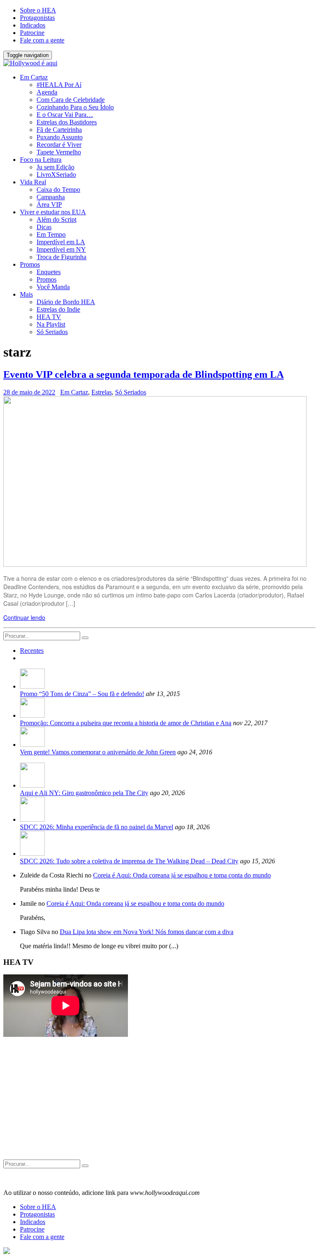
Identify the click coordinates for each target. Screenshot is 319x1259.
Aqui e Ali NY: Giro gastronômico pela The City (84, 792)
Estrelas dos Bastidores (67, 122)
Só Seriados (52, 331)
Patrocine (32, 32)
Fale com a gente (42, 40)
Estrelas (101, 392)
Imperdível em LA (61, 241)
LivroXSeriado (56, 174)
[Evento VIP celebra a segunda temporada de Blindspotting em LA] (155, 564)
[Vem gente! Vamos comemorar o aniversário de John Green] (32, 744)
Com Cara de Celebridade (71, 99)
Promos (30, 264)
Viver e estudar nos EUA (53, 212)
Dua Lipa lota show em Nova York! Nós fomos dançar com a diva (146, 931)
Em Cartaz (34, 77)
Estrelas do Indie (58, 309)
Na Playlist (51, 324)
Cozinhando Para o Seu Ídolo (75, 107)
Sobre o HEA (38, 10)
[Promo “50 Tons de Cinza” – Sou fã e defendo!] (32, 686)
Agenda (47, 92)
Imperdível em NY (61, 249)
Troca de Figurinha (61, 256)
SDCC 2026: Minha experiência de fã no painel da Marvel (96, 826)
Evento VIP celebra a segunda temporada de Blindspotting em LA (143, 374)
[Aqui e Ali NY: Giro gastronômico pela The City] (32, 785)
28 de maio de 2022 (29, 392)
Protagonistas (37, 17)
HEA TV (49, 316)
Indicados (32, 25)
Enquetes (49, 271)
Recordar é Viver (59, 144)
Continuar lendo (24, 617)
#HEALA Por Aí (59, 84)
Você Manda (53, 286)
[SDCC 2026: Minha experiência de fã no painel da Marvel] (32, 819)
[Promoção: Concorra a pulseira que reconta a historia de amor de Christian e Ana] (32, 715)
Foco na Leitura (40, 159)
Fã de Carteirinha (59, 129)
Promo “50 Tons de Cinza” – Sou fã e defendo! (82, 693)
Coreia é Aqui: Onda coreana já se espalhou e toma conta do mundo (182, 875)
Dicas (44, 226)
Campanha (51, 197)
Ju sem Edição (55, 167)
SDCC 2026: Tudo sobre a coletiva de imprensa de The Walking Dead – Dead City (129, 861)
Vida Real (33, 182)
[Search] (85, 638)
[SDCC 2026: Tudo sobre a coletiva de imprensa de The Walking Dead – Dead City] (32, 853)
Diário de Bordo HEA (66, 301)
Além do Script (56, 219)
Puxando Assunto (60, 137)
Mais (26, 294)
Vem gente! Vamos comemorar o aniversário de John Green (98, 752)
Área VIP (49, 204)
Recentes (32, 650)
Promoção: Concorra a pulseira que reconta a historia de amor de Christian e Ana (125, 722)
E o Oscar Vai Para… (65, 114)
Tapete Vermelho (59, 152)
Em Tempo (51, 234)
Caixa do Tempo (58, 189)
